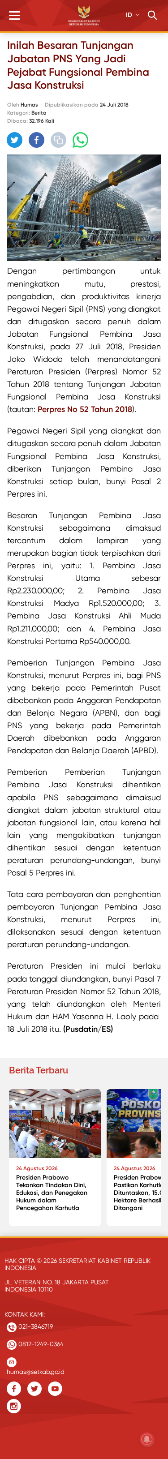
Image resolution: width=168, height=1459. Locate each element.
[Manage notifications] (147, 1439)
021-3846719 (35, 1326)
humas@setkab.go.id (36, 1369)
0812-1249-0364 (40, 1343)
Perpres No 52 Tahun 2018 (85, 409)
